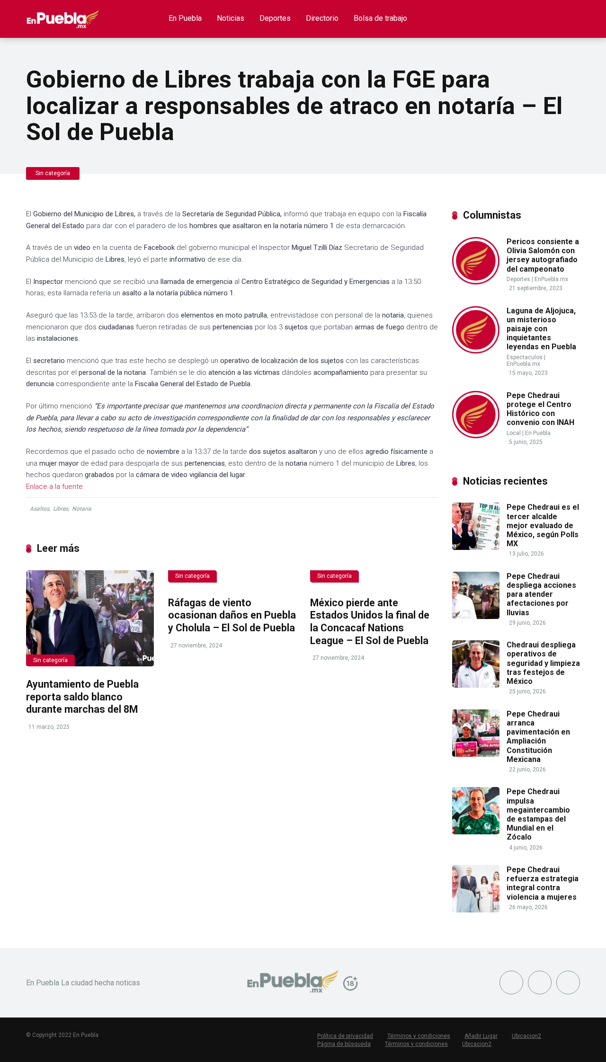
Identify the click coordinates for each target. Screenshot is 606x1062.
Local (514, 433)
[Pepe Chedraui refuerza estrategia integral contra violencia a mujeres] (475, 909)
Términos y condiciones (418, 1036)
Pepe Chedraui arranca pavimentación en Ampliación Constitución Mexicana (538, 736)
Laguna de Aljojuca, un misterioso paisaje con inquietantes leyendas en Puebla (541, 329)
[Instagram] (568, 982)
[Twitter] (540, 982)
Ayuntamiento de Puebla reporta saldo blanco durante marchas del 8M (82, 696)
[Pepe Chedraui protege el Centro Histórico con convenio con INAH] (475, 435)
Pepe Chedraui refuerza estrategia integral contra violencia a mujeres (543, 883)
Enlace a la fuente (54, 486)
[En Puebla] (62, 15)
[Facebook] (511, 982)
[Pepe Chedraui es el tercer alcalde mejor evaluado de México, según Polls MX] (475, 547)
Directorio (322, 18)
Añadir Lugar (481, 1036)
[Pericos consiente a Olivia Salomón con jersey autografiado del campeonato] (475, 281)
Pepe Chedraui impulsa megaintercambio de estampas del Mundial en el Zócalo (538, 814)
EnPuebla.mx (551, 279)
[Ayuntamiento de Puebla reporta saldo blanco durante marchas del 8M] (90, 618)
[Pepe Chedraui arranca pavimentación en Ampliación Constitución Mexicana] (475, 754)
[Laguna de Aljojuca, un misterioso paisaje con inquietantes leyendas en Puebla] (475, 350)
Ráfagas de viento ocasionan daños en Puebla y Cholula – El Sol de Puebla (232, 615)
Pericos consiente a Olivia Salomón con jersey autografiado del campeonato (543, 255)
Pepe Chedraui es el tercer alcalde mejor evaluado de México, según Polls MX (543, 525)
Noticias (230, 18)
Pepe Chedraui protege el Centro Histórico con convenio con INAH (540, 409)
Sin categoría (53, 173)
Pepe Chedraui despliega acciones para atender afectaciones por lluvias (541, 594)
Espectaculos (525, 357)
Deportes (275, 18)
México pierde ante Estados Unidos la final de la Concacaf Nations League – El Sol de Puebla (369, 621)
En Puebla (185, 18)
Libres (60, 508)
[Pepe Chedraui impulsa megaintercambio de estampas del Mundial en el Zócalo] (475, 831)
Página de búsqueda (344, 1044)
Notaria (81, 508)
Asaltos (39, 508)
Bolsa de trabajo (380, 18)
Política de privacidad (345, 1036)
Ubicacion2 (526, 1036)
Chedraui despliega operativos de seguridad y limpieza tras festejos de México (543, 663)
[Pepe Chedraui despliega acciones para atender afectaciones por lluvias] (475, 616)
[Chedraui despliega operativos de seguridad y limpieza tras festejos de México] (475, 685)
